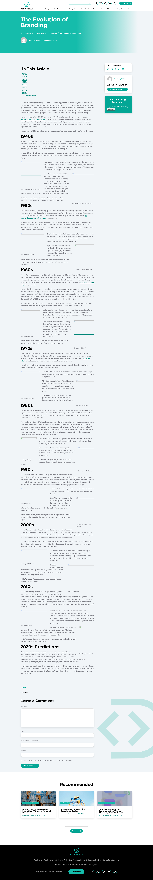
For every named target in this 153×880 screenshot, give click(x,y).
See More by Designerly (116, 89)
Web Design (46, 9)
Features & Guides (107, 9)
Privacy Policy (93, 865)
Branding (53, 33)
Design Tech (73, 9)
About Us (65, 865)
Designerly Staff (35, 40)
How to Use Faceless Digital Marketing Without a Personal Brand (36, 811)
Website (23, 750)
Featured (25, 692)
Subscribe (124, 3)
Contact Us (83, 865)
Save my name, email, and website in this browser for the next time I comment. (47, 760)
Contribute (74, 865)
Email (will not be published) (30, 741)
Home (23, 33)
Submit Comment (28, 766)
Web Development (59, 9)
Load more (75, 831)
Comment (24, 706)
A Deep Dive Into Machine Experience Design (73, 810)
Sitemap (58, 865)
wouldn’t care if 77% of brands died (33, 119)
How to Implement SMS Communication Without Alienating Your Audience (111, 811)
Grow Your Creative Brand (89, 9)
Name (23, 731)
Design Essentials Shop (124, 9)
